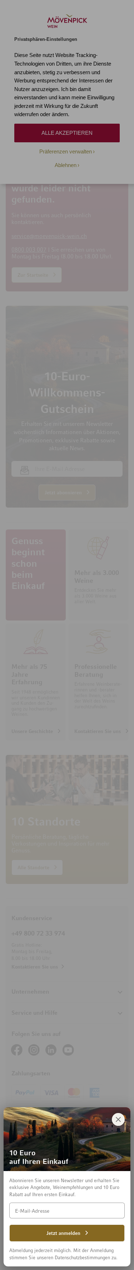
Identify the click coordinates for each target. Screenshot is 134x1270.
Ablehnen (65, 165)
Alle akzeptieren (67, 133)
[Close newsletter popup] (118, 1119)
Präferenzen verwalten (65, 151)
